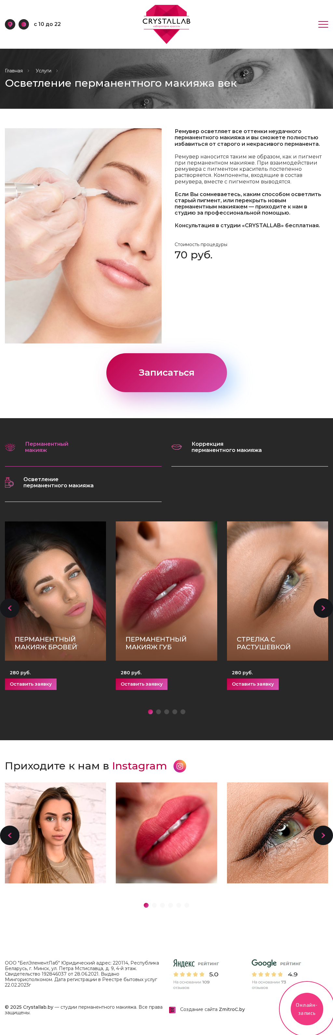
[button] (10, 608)
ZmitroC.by (232, 1009)
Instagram (141, 765)
